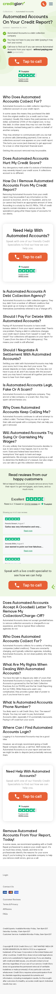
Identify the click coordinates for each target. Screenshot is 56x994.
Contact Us (8, 887)
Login (5, 875)
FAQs (5, 914)
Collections (8, 11)
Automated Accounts (25, 11)
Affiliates (7, 909)
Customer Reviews (12, 900)
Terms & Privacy (10, 904)
